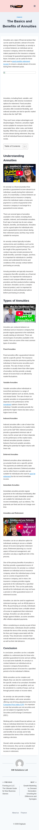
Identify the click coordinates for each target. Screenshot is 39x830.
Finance (19, 17)
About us (15, 813)
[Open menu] (35, 6)
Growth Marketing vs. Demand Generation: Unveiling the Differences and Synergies (30, 790)
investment (7, 404)
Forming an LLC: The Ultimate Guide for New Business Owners (9, 787)
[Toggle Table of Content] (23, 146)
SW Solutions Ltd (19, 770)
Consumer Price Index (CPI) (13, 704)
